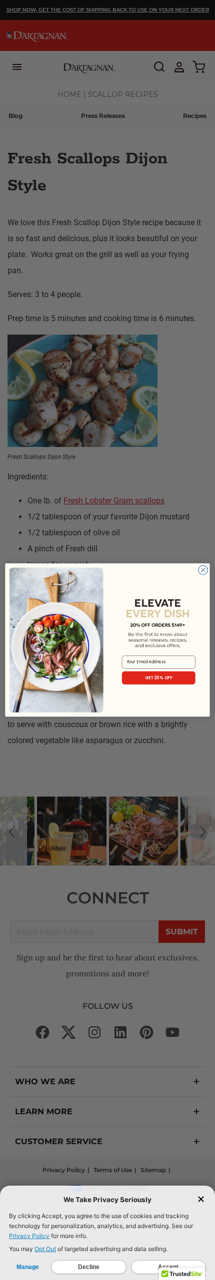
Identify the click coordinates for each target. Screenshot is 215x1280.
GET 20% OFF (158, 678)
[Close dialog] (203, 569)
